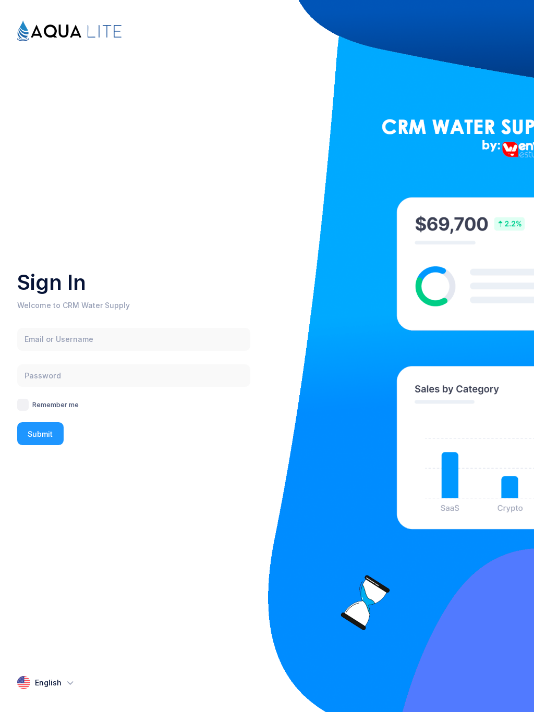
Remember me (55, 404)
